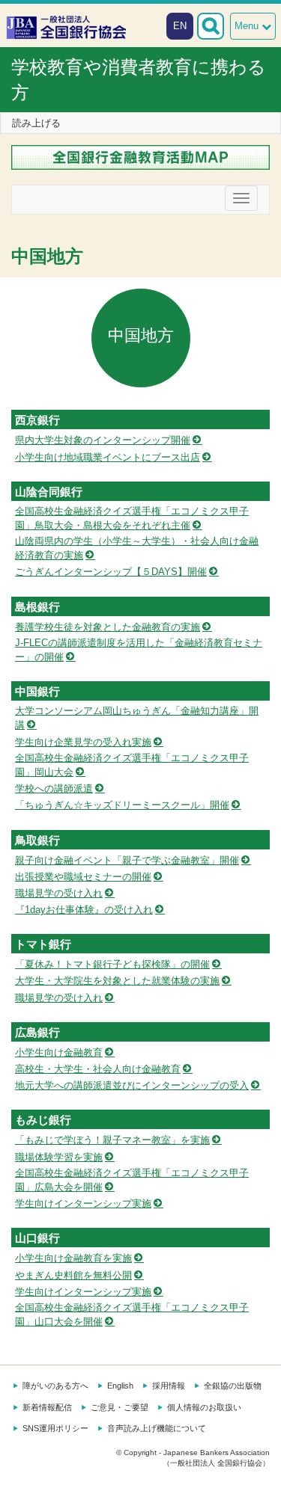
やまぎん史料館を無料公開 (73, 1275)
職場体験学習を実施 (59, 1157)
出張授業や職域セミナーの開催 (83, 876)
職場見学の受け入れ (59, 893)
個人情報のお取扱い (204, 1407)
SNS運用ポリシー (55, 1428)
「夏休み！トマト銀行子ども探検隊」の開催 (112, 964)
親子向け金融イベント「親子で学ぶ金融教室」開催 (127, 860)
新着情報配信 (47, 1407)
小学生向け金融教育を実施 (73, 1258)
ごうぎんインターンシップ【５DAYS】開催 (111, 571)
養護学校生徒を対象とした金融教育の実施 (107, 627)
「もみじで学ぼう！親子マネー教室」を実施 (112, 1140)
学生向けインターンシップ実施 (83, 1203)
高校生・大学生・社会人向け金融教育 (98, 1069)
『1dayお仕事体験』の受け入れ (84, 909)
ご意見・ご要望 (119, 1407)
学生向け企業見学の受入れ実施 (83, 742)
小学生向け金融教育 (59, 1052)
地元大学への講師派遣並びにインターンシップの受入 (132, 1085)
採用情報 (168, 1385)
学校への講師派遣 (54, 788)
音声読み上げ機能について (156, 1428)
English (120, 1385)
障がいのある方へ (55, 1385)
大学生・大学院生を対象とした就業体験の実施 (117, 980)
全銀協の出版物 (233, 1385)
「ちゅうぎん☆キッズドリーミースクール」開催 (122, 805)
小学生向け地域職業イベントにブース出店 (107, 457)
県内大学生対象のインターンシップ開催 (102, 440)
